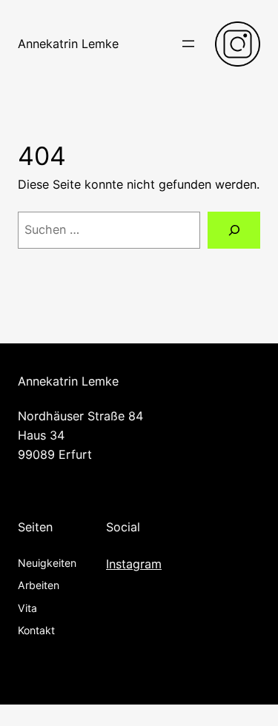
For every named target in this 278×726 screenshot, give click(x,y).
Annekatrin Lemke (68, 43)
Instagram (134, 564)
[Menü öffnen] (188, 44)
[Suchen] (234, 230)
